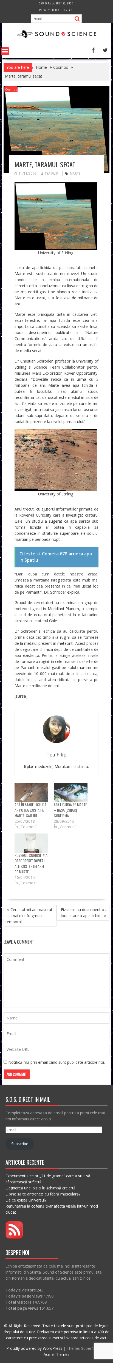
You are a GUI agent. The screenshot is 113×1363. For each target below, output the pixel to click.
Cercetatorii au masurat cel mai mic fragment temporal (28, 915)
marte (75, 173)
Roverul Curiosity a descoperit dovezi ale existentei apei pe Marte (31, 863)
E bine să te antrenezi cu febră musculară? (42, 1194)
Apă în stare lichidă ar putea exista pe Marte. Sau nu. (30, 810)
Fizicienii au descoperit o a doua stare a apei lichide (84, 912)
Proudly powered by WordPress (34, 1348)
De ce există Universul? (25, 1200)
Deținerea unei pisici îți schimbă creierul (40, 1188)
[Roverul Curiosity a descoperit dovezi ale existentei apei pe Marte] (31, 843)
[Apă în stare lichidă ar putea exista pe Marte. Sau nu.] (31, 792)
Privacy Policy (49, 10)
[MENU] (5, 51)
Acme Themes (56, 1354)
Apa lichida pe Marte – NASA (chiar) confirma (70, 810)
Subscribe (19, 1143)
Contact (68, 10)
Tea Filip (51, 173)
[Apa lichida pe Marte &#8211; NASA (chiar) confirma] (70, 792)
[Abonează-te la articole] (14, 1237)
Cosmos (11, 89)
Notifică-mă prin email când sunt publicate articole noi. (56, 1062)
